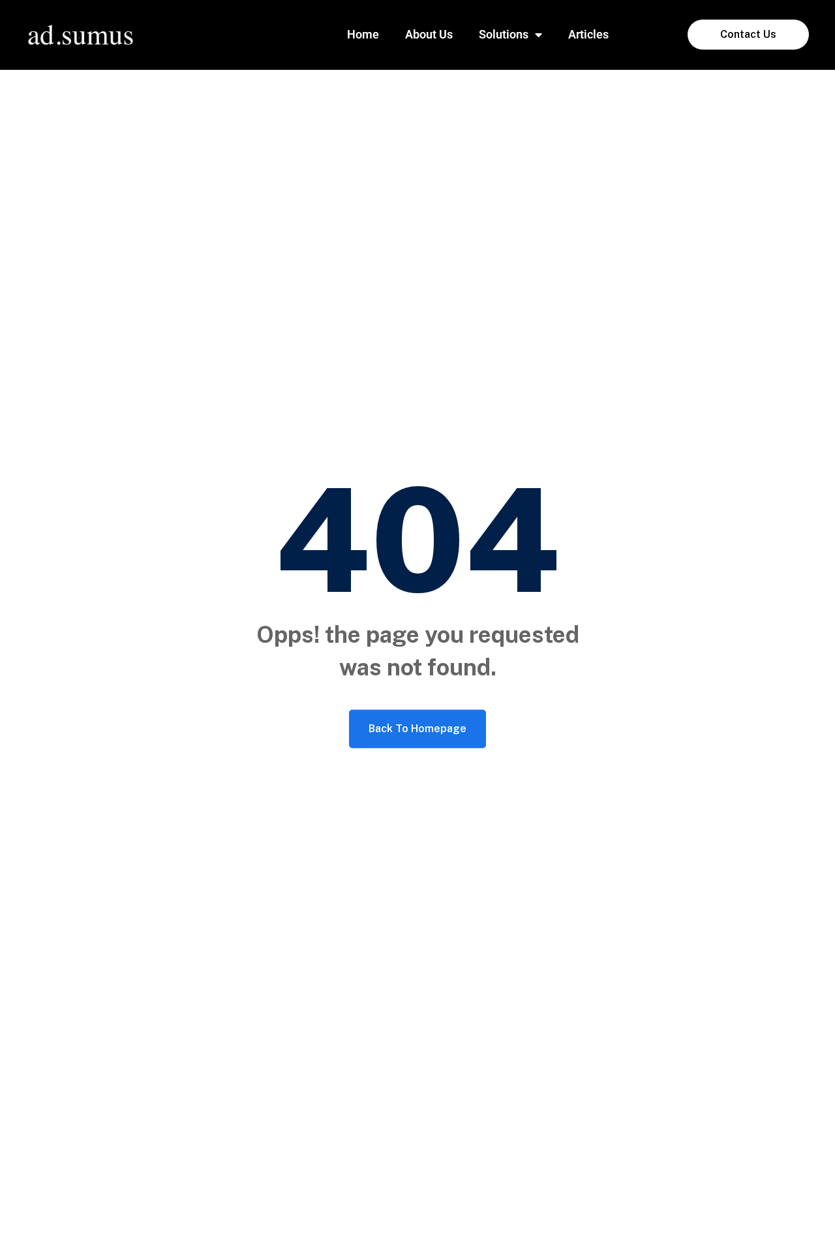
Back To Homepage (417, 728)
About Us (429, 34)
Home (363, 34)
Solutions (503, 34)
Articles (588, 34)
